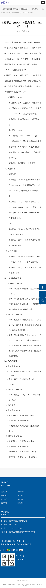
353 (20, 550)
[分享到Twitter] (14, 550)
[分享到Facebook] (12, 550)
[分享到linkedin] (17, 550)
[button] (43, 2)
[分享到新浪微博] (7, 550)
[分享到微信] (9, 550)
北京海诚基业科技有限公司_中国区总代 (15, 9)
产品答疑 (35, 9)
